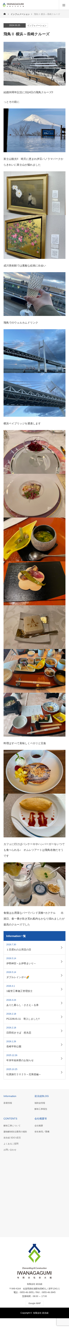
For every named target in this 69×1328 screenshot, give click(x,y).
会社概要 (38, 1125)
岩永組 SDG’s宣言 (12, 1137)
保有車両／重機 (41, 1131)
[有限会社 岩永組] (24, 5)
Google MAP (34, 1303)
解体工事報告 (40, 1109)
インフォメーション (36, 25)
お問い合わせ (10, 1150)
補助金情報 (39, 1103)
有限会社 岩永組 (34, 1284)
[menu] (64, 5)
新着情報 (8, 1103)
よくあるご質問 (11, 1143)
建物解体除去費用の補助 (15, 1131)
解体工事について (12, 1125)
